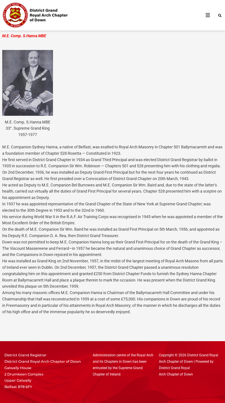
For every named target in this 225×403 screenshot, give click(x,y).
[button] (163, 15)
